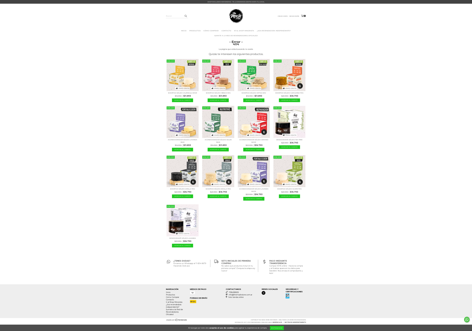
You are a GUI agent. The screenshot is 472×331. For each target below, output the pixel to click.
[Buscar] (185, 16)
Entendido (277, 328)
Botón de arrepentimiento (295, 322)
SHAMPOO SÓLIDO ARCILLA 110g (218, 189)
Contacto (226, 31)
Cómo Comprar (211, 31)
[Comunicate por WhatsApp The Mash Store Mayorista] (467, 319)
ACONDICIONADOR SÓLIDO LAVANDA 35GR (182, 141)
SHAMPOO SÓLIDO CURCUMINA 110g (289, 93)
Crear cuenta (283, 16)
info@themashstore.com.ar (240, 295)
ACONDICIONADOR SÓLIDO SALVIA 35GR (218, 141)
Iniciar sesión (294, 16)
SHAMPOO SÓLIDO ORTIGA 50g (254, 93)
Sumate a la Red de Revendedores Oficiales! (236, 36)
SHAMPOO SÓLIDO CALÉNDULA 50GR (182, 93)
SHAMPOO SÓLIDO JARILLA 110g (182, 189)
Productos (195, 31)
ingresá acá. (277, 322)
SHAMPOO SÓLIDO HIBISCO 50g (218, 93)
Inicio (184, 31)
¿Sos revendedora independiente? (274, 31)
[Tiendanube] (176, 321)
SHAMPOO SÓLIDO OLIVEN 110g (289, 189)
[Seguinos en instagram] (263, 293)
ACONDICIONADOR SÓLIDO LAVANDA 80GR (253, 190)
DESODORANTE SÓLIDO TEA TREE (289, 140)
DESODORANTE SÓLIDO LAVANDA (182, 238)
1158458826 (234, 292)
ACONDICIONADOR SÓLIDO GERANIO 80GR (253, 141)
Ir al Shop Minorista (244, 31)
